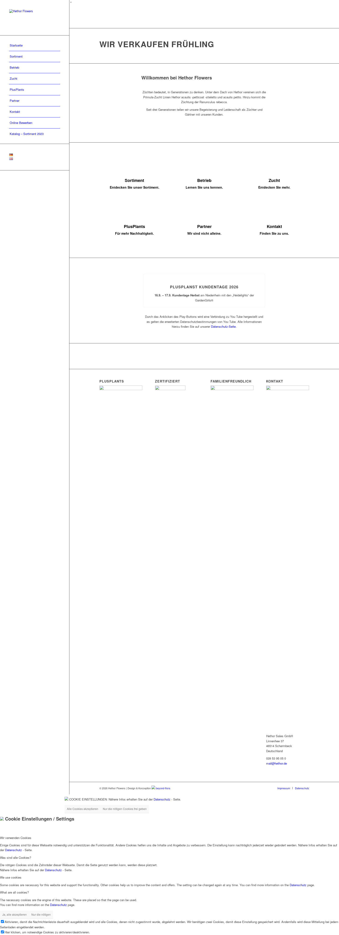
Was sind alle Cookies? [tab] (15, 857)
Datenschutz (162, 799)
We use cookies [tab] (10, 877)
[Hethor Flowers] (34, 17)
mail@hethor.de (276, 763)
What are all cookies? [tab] (14, 892)
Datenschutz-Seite (223, 326)
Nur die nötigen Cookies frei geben (125, 809)
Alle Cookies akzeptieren (82, 809)
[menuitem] (34, 45)
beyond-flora (163, 788)
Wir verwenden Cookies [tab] (15, 838)
